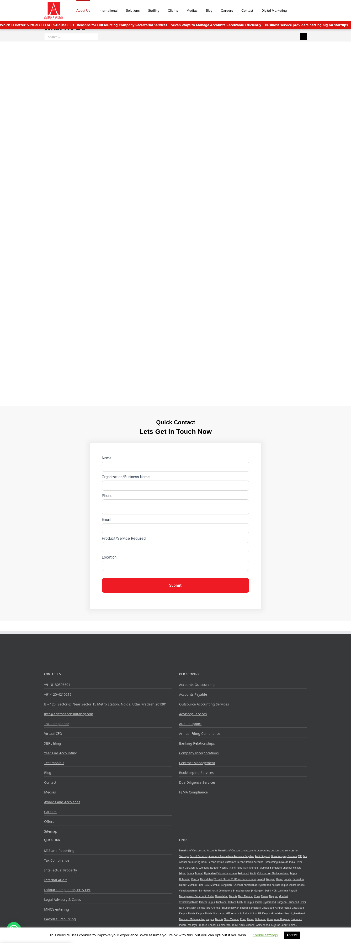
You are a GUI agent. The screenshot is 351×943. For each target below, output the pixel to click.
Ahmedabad (206, 879)
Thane (232, 867)
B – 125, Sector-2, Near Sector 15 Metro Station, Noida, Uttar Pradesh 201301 (105, 704)
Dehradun (184, 879)
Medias (50, 792)
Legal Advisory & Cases (62, 899)
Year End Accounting (60, 753)
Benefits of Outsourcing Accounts (198, 850)
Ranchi (195, 879)
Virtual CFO (53, 733)
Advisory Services (193, 714)
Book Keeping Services (284, 856)
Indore (190, 873)
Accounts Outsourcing (197, 684)
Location (109, 557)
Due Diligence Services (197, 782)
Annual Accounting (189, 862)
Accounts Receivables (221, 856)
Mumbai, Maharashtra (192, 919)
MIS (300, 856)
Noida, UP (255, 913)
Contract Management (197, 763)
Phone (107, 495)
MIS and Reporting (59, 850)
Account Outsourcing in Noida (271, 862)
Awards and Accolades (62, 802)
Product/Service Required (124, 538)
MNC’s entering (56, 909)
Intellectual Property (60, 870)
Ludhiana (204, 867)
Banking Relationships (197, 743)
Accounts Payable (193, 694)
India (292, 862)
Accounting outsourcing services (275, 850)
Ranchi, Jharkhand (294, 913)
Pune (239, 867)
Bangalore (276, 867)
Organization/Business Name (126, 477)
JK (197, 867)
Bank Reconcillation (212, 862)
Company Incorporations (199, 753)
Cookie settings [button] (265, 935)
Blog (47, 772)
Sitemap (50, 831)
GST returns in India (237, 913)
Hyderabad (210, 873)
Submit (175, 585)
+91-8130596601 (57, 684)
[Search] (296, 10)
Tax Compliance (56, 723)
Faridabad (243, 873)
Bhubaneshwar (280, 873)
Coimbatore (264, 873)
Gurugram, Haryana (278, 919)
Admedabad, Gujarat (268, 925)
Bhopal (199, 873)
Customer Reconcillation (239, 862)
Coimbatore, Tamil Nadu (231, 925)
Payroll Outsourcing (60, 919)
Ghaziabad (268, 907)
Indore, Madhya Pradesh (193, 925)
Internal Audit (55, 880)
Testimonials (54, 763)
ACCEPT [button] (292, 935)
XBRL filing (52, 743)
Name (107, 458)
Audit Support (190, 723)
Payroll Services (198, 856)
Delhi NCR (271, 890)
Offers (49, 821)
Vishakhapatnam (227, 873)
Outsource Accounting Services (204, 704)
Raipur (293, 873)
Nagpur (214, 867)
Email (106, 519)
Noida (287, 907)
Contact (50, 782)
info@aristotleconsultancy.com (68, 714)
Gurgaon (190, 867)
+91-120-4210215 (57, 694)
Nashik (224, 867)
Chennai (287, 867)
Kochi (253, 873)
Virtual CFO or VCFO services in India (235, 879)
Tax (305, 856)
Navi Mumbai (251, 867)
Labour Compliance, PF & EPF (67, 889)
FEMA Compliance (193, 792)
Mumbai (264, 867)
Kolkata (297, 867)
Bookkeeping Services (196, 772)
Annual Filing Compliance (199, 733)
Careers (50, 811)
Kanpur (279, 907)
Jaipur (182, 873)
